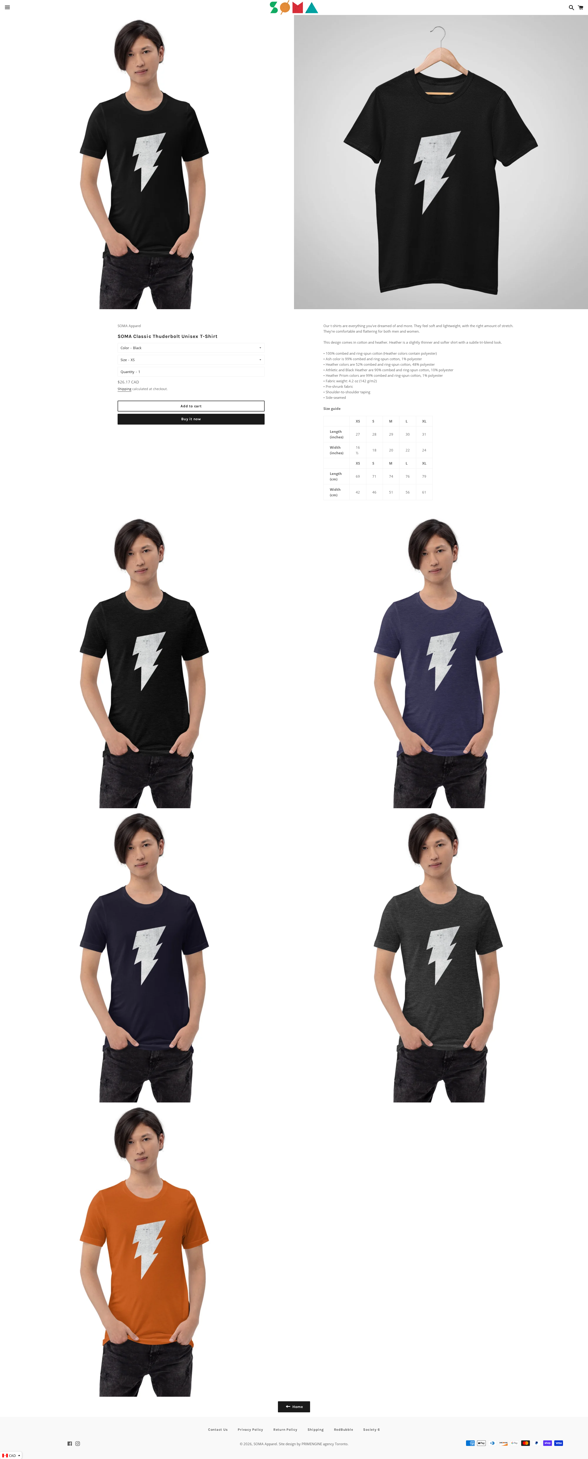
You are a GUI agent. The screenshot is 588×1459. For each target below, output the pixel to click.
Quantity (127, 371)
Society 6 (371, 1430)
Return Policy (285, 1430)
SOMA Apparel (265, 1444)
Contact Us (218, 1430)
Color (125, 347)
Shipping (124, 389)
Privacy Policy (250, 1430)
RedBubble (343, 1430)
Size (124, 359)
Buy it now (191, 419)
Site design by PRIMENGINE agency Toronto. (313, 1444)
